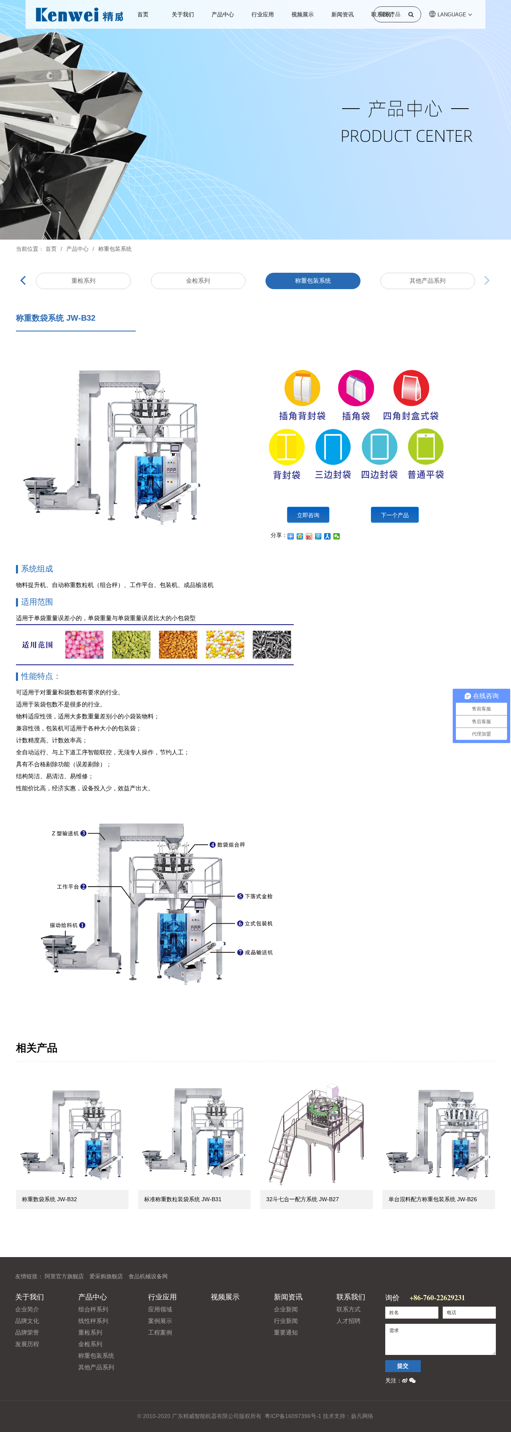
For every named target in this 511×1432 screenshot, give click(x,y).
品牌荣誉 (27, 1332)
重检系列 (83, 280)
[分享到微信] (336, 536)
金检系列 (198, 280)
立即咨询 (308, 515)
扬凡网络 (362, 1416)
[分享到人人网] (327, 536)
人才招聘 (348, 1320)
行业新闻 (286, 1320)
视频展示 (302, 14)
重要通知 (286, 1332)
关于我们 (183, 14)
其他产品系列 (428, 280)
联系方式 (348, 1309)
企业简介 (27, 1309)
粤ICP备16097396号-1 (293, 1416)
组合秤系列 (93, 1309)
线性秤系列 (93, 1320)
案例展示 (160, 1320)
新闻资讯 (342, 14)
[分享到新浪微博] (309, 536)
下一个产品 (395, 515)
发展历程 (27, 1344)
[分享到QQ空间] (300, 536)
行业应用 (263, 14)
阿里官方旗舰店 (64, 1276)
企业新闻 (286, 1309)
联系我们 (351, 1297)
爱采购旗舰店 (106, 1276)
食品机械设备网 (148, 1276)
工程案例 (160, 1332)
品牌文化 (27, 1320)
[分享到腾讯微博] (318, 536)
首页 (143, 14)
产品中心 (223, 14)
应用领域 (160, 1309)
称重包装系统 (115, 249)
